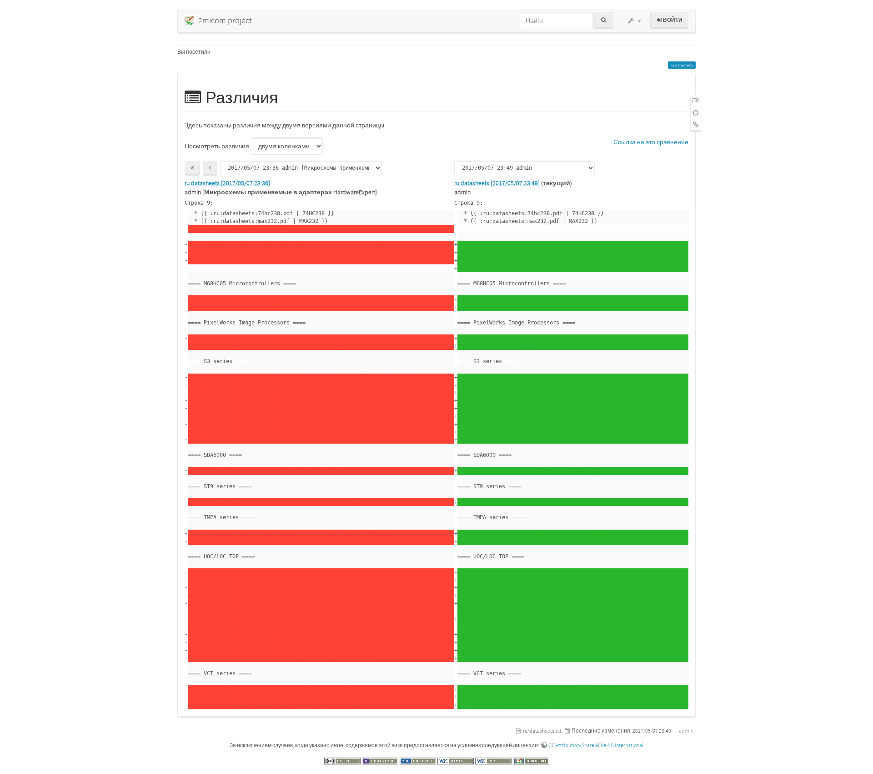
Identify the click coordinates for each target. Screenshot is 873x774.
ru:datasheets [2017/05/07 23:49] (497, 183)
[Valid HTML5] (456, 760)
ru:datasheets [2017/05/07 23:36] (227, 183)
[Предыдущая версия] (210, 168)
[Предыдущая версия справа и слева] (192, 168)
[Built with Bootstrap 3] (381, 760)
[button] (634, 20)
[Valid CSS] (494, 760)
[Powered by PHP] (418, 760)
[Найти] (603, 20)
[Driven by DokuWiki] (531, 760)
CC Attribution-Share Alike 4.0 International (595, 745)
